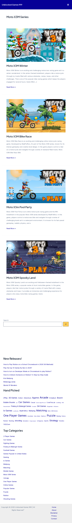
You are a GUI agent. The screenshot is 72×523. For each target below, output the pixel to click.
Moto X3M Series (53, 411)
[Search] (66, 324)
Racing (58, 416)
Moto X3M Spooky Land (21, 277)
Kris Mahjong (8, 378)
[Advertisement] (36, 341)
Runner (5, 421)
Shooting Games (9, 499)
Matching (41, 410)
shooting (18, 421)
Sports (46, 421)
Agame (35, 397)
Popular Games (9, 488)
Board (60, 398)
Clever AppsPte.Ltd (41, 402)
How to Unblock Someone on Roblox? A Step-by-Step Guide (25, 375)
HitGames (56, 406)
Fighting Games (9, 443)
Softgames (40, 421)
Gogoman (50, 406)
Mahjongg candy (9, 382)
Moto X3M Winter (17, 65)
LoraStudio (16, 411)
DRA (63, 402)
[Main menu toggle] (68, 5)
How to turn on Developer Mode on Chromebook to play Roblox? (27, 371)
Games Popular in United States (14, 454)
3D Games (13, 398)
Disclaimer (54, 513)
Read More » (11, 87)
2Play (5, 398)
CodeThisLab (51, 402)
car (17, 402)
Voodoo (61, 421)
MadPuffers (24, 411)
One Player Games (15, 415)
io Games (7, 410)
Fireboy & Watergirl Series (21, 406)
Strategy (53, 420)
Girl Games (41, 406)
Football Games (9, 450)
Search (6, 320)
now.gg (6, 478)
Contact (54, 519)
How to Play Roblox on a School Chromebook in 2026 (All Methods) (28, 364)
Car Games (24, 402)
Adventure (27, 398)
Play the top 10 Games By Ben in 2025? (17, 368)
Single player (33, 421)
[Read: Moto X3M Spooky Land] (36, 257)
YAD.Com (6, 424)
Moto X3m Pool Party (19, 207)
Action (20, 398)
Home (54, 507)
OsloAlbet (30, 416)
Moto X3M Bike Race (19, 136)
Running (11, 421)
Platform (43, 416)
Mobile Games (8, 471)
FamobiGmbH (6, 406)
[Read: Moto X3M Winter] (36, 45)
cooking (58, 402)
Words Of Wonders (10, 385)
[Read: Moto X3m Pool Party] (36, 186)
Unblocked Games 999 (12, 4)
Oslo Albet (37, 416)
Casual (33, 402)
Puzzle (51, 415)
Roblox (64, 416)
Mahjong (32, 411)
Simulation (26, 421)
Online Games (8, 485)
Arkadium (52, 398)
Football (34, 406)
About (54, 510)
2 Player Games (9, 436)
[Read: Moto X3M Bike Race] (36, 116)
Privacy (54, 516)
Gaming (6, 457)
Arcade (44, 397)
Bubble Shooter (9, 402)
